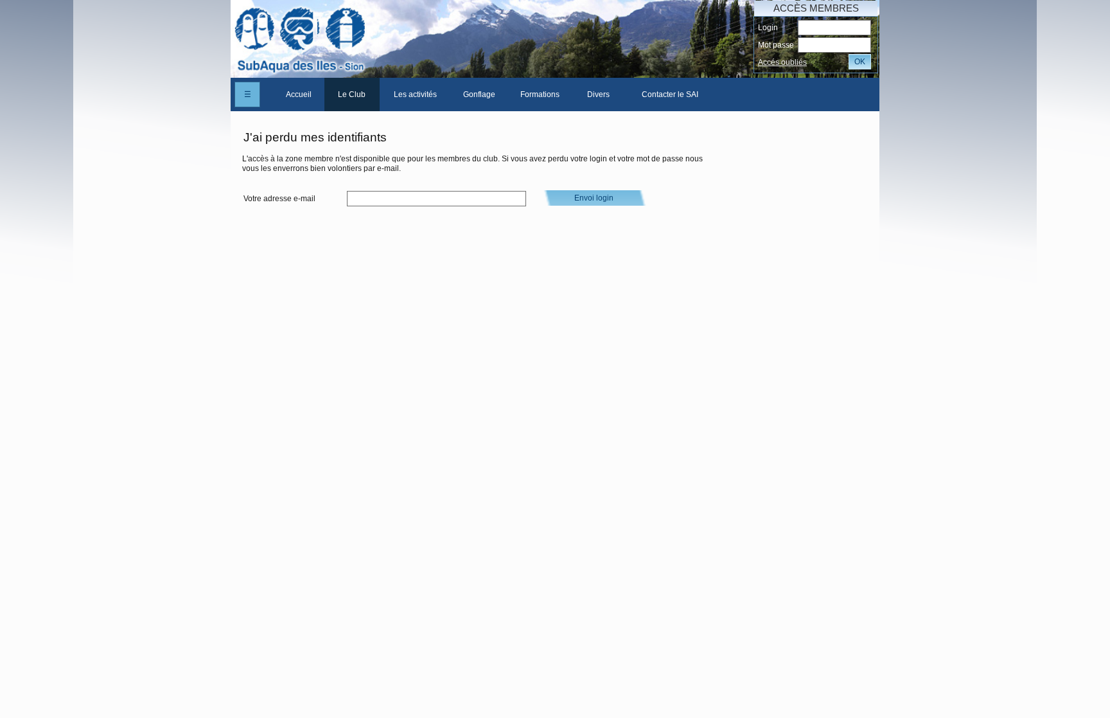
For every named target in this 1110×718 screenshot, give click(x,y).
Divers (598, 94)
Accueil (299, 94)
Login (768, 27)
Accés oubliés (782, 62)
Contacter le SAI (670, 94)
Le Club (352, 94)
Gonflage (479, 94)
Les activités (415, 94)
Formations (539, 94)
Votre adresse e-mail (279, 198)
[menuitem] (298, 94)
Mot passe (776, 44)
